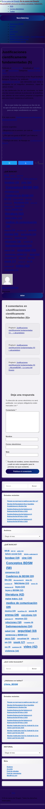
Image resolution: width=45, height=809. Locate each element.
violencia (11, 270)
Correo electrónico (13, 444)
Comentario (11, 410)
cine (26, 182)
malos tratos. (13, 218)
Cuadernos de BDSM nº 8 (11, 138)
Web (7, 452)
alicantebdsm (14, 71)
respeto (28, 242)
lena (11, 29)
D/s (7, 199)
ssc (30, 262)
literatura (14, 213)
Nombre (9, 436)
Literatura (14, 32)
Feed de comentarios (14, 773)
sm (31, 258)
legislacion (8, 206)
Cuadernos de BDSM (19, 195)
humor (4, 73)
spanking (21, 261)
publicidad (8, 238)
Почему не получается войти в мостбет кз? (22, 501)
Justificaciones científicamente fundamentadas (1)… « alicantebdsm (21, 330)
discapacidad (18, 199)
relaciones (13, 241)
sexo (35, 254)
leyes (19, 206)
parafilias (21, 230)
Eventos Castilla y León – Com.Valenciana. (27, 37)
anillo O (20, 175)
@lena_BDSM (11, 684)
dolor (28, 199)
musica (9, 230)
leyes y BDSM (14, 209)
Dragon (13, 26)
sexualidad (11, 258)
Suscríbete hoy (23, 18)
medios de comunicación (21, 224)
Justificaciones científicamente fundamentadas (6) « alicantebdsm (22, 347)
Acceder (10, 769)
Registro (10, 767)
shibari (22, 258)
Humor (12, 34)
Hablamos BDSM (16, 24)
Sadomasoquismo (18, 245)
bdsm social (13, 178)
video (23, 265)
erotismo (8, 203)
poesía (32, 230)
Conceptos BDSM (22, 187)
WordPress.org (12, 775)
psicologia (28, 234)
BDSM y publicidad (30, 179)
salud (9, 250)
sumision (9, 266)
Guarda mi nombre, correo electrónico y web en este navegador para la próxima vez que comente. (23, 464)
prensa (11, 234)
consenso (12, 191)
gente (34, 203)
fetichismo (21, 202)
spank (10, 261)
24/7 (12, 175)
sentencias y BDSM (16, 254)
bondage (12, 182)
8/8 (6, 175)
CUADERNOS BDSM (18, 42)
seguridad (26, 250)
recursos (21, 238)
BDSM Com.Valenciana (19, 39)
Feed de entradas (13, 771)
